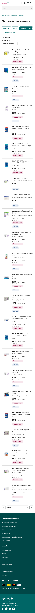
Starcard (4, 554)
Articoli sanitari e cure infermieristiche (12, 537)
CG (2, 568)
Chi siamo (4, 575)
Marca (15, 28)
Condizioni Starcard (7, 571)
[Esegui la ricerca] (31, 8)
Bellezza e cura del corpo (9, 526)
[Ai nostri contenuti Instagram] (6, 608)
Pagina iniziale (5, 15)
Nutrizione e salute (7, 530)
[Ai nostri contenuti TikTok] (3, 608)
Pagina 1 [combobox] (9, 507)
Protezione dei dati (7, 564)
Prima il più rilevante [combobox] (8, 44)
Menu (31, 3)
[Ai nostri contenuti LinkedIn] (13, 608)
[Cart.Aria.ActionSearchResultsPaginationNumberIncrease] (31, 507)
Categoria (6, 28)
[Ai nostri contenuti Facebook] (10, 608)
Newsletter (5, 557)
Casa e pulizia (6, 540)
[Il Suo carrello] (24, 3)
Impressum (5, 561)
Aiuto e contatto (6, 550)
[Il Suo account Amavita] (21, 3)
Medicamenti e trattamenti (17, 15)
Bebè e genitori (6, 533)
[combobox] (15, 8)
